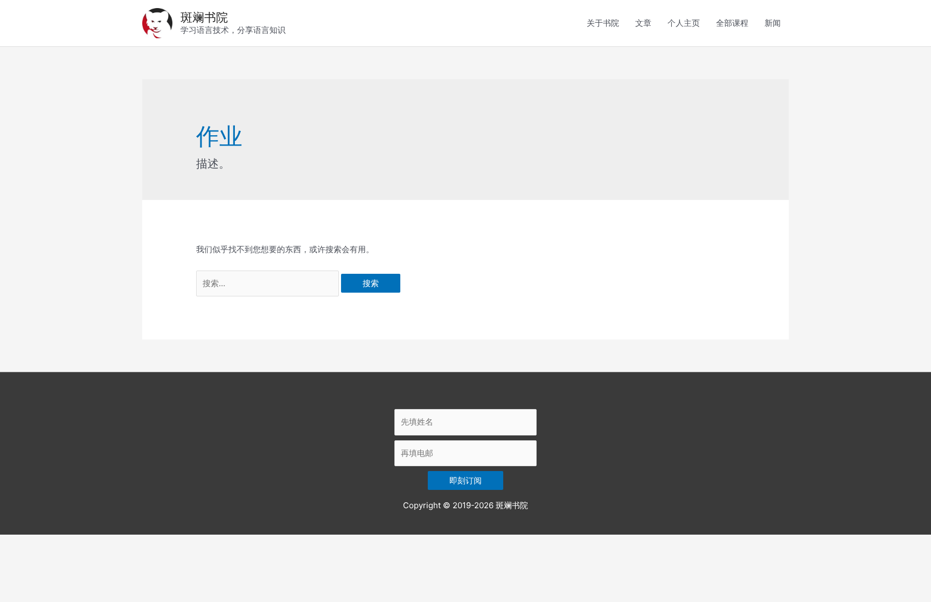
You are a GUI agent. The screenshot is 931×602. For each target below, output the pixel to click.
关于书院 (603, 23)
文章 (643, 23)
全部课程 (732, 23)
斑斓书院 (204, 17)
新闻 (773, 23)
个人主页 (684, 23)
